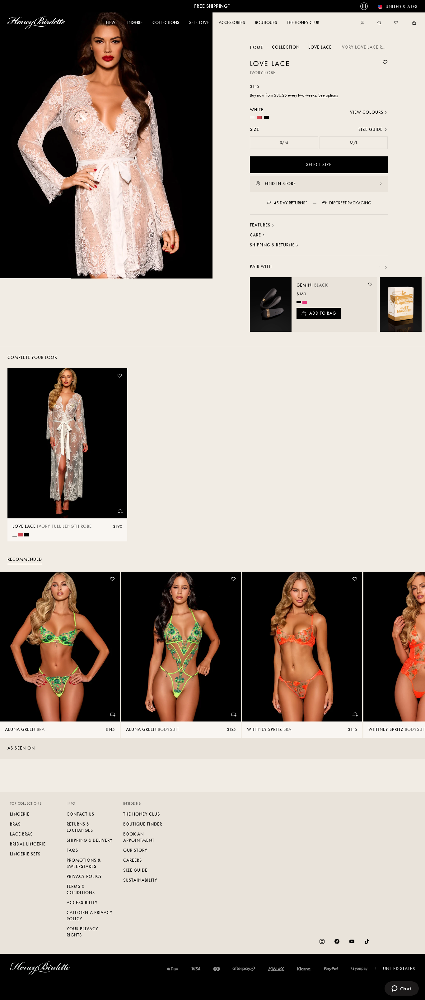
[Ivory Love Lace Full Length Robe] (67, 443)
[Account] (363, 23)
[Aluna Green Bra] (60, 647)
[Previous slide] (379, 267)
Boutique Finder (142, 824)
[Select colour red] (20, 534)
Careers (132, 860)
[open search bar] (379, 22)
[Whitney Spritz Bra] (302, 647)
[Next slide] (386, 267)
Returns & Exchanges (80, 827)
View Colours (366, 112)
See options (328, 95)
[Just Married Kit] (401, 304)
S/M (284, 142)
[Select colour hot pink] (304, 302)
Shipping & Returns (272, 245)
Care (255, 235)
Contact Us (80, 814)
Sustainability (140, 880)
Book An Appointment (138, 837)
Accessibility (82, 902)
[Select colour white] (14, 534)
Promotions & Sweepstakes (84, 863)
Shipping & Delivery (90, 840)
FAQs (72, 850)
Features (260, 225)
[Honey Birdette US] (37, 22)
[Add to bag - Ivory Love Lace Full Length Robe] (120, 511)
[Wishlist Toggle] (385, 62)
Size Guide (370, 129)
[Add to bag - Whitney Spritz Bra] (355, 714)
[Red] (259, 117)
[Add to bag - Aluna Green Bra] (112, 714)
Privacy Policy (84, 876)
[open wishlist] (396, 22)
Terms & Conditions (81, 889)
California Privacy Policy (90, 915)
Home (256, 47)
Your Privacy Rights (82, 932)
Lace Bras (21, 834)
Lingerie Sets (25, 854)
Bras (15, 824)
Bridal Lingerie (28, 844)
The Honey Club (141, 814)
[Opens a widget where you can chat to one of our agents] (401, 989)
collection (286, 47)
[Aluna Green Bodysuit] (181, 647)
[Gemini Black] (271, 304)
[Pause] (364, 6)
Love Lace (320, 47)
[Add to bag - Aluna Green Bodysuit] (233, 714)
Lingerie (20, 814)
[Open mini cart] (413, 22)
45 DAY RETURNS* (291, 203)
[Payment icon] (359, 969)
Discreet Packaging (350, 203)
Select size (319, 164)
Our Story (135, 850)
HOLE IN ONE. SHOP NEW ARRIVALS (212, 6)
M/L (353, 142)
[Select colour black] (299, 302)
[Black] (266, 117)
